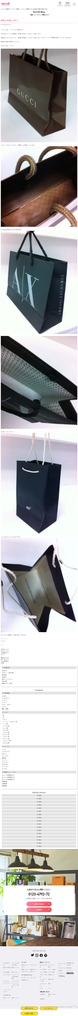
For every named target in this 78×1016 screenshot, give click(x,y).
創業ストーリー (15, 967)
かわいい (4, 754)
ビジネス (4, 768)
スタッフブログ (6, 974)
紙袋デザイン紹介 (7, 683)
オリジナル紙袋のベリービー (8, 9)
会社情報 (60, 970)
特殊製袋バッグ (25, 980)
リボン (41, 988)
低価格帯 (4, 781)
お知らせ (4, 670)
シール (49, 988)
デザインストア (33, 965)
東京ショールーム (7, 679)
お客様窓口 (42, 999)
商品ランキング (15, 972)
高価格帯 (4, 786)
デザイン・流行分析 (8, 673)
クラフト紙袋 (51, 972)
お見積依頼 (42, 994)
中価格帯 (4, 783)
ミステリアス (6, 751)
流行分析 (4, 681)
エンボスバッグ (25, 977)
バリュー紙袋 (43, 969)
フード (4, 707)
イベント (4, 702)
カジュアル (5, 756)
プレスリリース (61, 967)
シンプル (4, 760)
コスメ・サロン (6, 704)
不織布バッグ (51, 974)
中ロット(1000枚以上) (8, 777)
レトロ (4, 749)
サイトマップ (69, 970)
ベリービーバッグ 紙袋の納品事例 (15, 976)
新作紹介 (4, 675)
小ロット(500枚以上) (8, 775)
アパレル (4, 700)
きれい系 (4, 764)
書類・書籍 (5, 709)
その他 (4, 696)
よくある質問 (6, 972)
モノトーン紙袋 (51, 969)
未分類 (35, 9)
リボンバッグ (33, 977)
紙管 (49, 983)
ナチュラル (5, 762)
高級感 (4, 758)
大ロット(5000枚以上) (8, 779)
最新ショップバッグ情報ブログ (24, 9)
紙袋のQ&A (69, 967)
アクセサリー (6, 698)
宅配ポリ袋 (50, 979)
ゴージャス (5, 766)
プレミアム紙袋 (43, 972)
